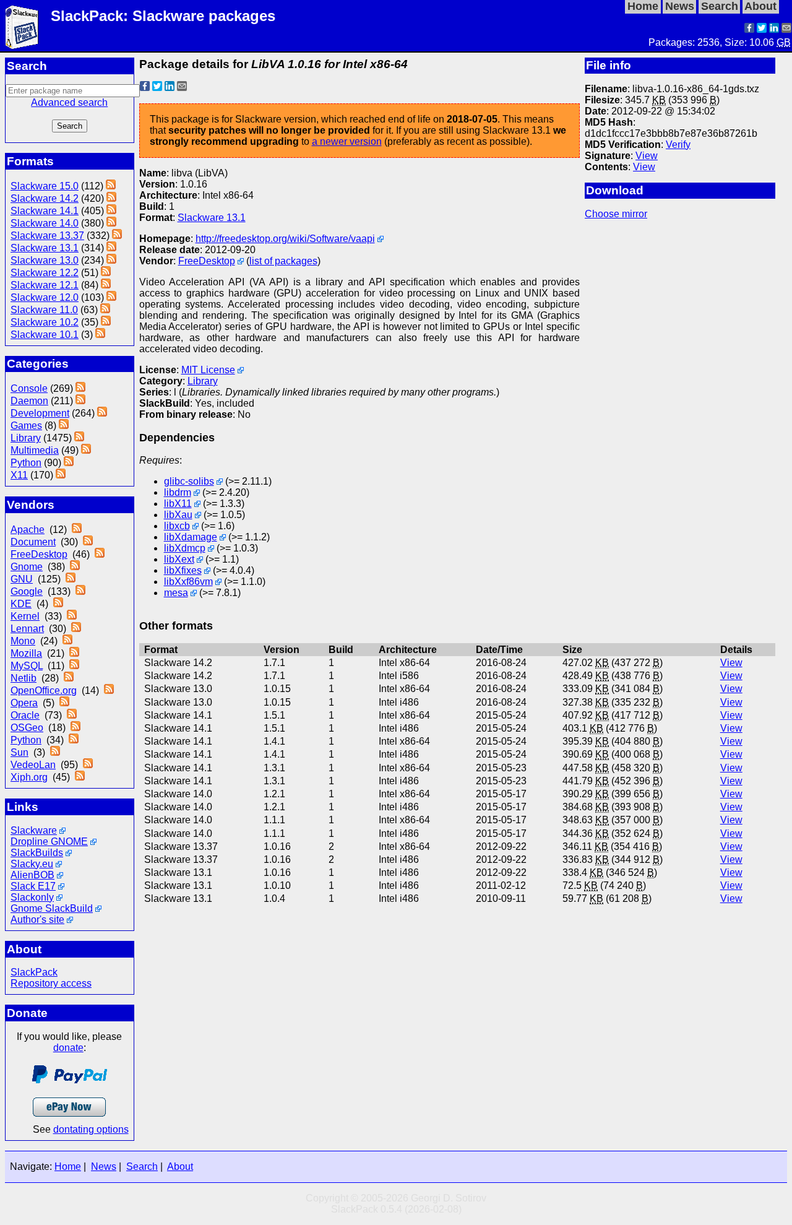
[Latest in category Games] (64, 425)
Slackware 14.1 (45, 211)
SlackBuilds (37, 852)
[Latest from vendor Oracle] (72, 715)
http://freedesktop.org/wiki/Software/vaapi (285, 238)
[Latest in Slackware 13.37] (117, 235)
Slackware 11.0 (44, 310)
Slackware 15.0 (45, 186)
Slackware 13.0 (45, 260)
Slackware (34, 830)
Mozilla (26, 653)
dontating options (91, 1129)
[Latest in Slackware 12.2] (106, 272)
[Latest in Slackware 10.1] (100, 334)
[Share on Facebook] (749, 29)
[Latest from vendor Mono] (67, 641)
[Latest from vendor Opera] (64, 703)
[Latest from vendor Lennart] (76, 628)
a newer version (347, 141)
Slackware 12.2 (45, 272)
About (180, 1166)
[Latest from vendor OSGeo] (75, 727)
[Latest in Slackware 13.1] (111, 248)
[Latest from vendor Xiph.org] (80, 777)
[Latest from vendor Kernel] (72, 616)
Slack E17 (33, 886)
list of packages (283, 261)
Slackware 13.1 (45, 248)
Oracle (25, 715)
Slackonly (32, 897)
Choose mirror (616, 214)
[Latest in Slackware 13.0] (111, 260)
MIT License (208, 370)
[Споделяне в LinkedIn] (774, 29)
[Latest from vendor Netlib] (69, 678)
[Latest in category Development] (102, 413)
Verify (678, 144)
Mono (23, 641)
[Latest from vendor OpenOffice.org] (109, 690)
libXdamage (190, 537)
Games (26, 425)
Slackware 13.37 (47, 235)
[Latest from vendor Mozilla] (74, 653)
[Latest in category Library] (79, 438)
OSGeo (27, 727)
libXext (179, 559)
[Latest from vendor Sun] (55, 752)
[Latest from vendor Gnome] (75, 566)
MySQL (27, 665)
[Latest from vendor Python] (74, 740)
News (103, 1166)
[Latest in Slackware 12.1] (106, 285)
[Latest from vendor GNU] (70, 579)
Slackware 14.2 (45, 198)
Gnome (27, 566)
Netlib (24, 678)
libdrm (177, 492)
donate (68, 1047)
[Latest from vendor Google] (80, 591)
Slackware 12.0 (45, 297)
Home (67, 1166)
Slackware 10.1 (45, 334)
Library (26, 438)
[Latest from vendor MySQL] (74, 665)
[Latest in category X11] (61, 475)
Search (142, 1166)
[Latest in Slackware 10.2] (106, 322)
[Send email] (786, 29)
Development (40, 413)
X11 (19, 475)
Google (27, 591)
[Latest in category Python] (69, 462)
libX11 (178, 503)
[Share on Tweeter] (762, 29)
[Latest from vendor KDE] (58, 604)
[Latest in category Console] (80, 388)
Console (29, 388)
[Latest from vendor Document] (88, 542)
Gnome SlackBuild (52, 908)
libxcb (177, 526)
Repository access (51, 983)
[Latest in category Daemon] (80, 401)
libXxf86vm (188, 581)
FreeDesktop (39, 554)
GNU (22, 579)
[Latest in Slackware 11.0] (105, 310)
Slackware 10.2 (45, 322)
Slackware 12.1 (45, 285)
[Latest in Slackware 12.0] (111, 297)
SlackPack (34, 972)
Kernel (25, 616)
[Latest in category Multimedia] (86, 450)
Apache (28, 529)
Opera (24, 703)
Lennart (27, 628)
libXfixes (183, 570)
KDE (21, 604)
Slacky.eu (32, 864)
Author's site (37, 919)
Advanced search (69, 102)
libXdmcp (184, 548)
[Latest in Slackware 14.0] (111, 223)
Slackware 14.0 (45, 223)
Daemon (29, 401)
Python (26, 462)
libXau (178, 514)
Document (33, 542)
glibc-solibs (189, 481)
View (646, 155)
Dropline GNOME (49, 841)
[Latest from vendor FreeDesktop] (100, 554)
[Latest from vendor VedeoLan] (88, 765)
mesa (176, 592)
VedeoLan (33, 765)
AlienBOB (32, 875)
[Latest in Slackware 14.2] (111, 198)
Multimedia (35, 450)
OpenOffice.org (44, 690)
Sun (19, 752)
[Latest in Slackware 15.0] (111, 186)
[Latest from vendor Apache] (77, 529)
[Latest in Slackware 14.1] (111, 211)
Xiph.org (29, 777)
